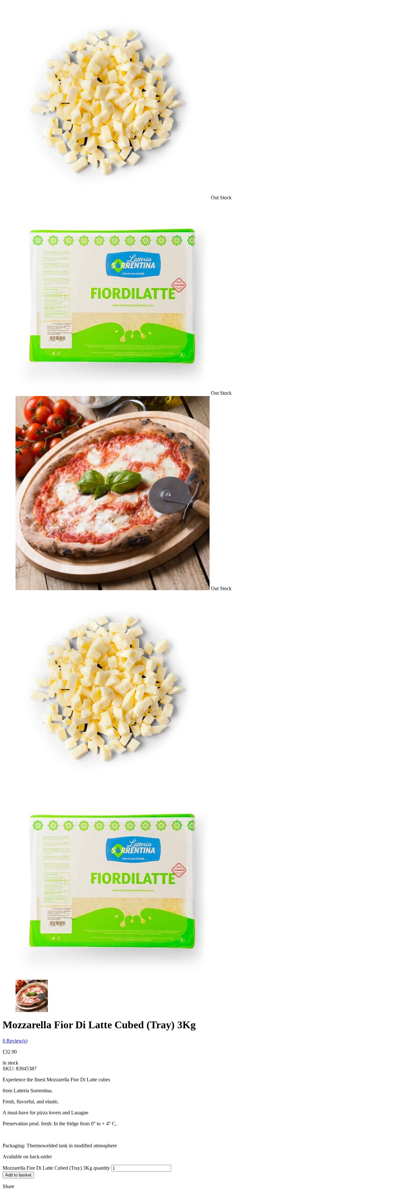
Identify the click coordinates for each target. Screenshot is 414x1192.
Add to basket (18, 1175)
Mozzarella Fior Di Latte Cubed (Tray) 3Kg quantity (56, 1168)
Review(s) (15, 1040)
